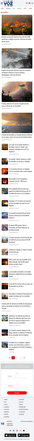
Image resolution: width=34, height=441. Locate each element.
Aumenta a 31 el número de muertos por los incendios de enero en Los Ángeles (20, 203)
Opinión (6, 414)
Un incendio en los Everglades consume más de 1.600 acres (18, 180)
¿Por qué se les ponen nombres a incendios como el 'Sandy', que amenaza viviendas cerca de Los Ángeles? (19, 148)
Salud (25, 8)
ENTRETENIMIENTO (23, 409)
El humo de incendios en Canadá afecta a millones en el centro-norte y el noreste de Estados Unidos (17, 136)
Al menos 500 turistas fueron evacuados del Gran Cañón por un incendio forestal (19, 228)
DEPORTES (6, 412)
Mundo (30, 8)
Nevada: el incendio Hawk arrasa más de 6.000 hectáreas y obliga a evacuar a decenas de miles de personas (16, 39)
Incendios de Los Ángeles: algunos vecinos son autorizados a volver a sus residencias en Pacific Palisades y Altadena (20, 346)
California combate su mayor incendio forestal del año (20, 251)
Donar (2, 8)
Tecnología (22, 412)
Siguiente (24, 357)
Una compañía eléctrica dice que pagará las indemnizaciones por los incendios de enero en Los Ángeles (20, 191)
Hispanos (8, 8)
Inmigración (22, 407)
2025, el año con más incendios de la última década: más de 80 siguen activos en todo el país (20, 262)
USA (14, 8)
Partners (21, 414)
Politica (19, 8)
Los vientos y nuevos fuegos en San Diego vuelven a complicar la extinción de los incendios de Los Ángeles (20, 333)
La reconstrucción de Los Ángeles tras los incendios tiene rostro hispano (20, 170)
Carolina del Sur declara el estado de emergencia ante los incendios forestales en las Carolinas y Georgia (17, 306)
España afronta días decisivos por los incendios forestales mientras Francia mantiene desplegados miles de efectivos (16, 73)
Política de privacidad (27, 421)
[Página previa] (9, 357)
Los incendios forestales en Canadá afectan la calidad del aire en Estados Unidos (20, 274)
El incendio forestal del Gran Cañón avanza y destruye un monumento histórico (19, 215)
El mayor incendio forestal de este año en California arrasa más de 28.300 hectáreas (20, 240)
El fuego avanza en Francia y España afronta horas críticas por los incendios (15, 105)
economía (6, 407)
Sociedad (6, 409)
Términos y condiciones (10, 424)
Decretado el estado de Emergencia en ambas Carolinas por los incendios (20, 295)
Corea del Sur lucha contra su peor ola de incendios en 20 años (20, 285)
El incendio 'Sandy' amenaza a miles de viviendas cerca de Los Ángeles (20, 160)
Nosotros (6, 417)
